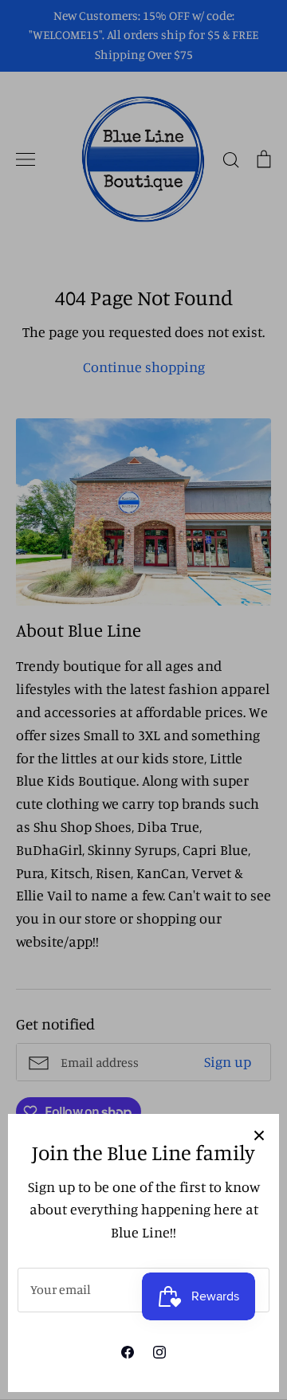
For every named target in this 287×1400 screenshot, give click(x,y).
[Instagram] (159, 1352)
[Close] (259, 1133)
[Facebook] (128, 1352)
